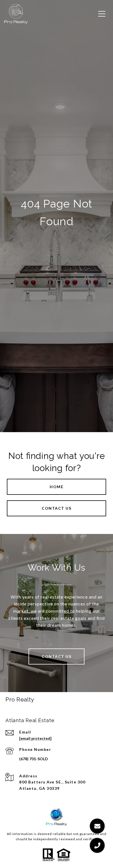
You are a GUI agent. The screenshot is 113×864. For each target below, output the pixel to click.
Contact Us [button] (56, 508)
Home (56, 486)
